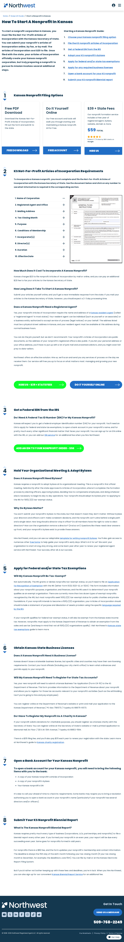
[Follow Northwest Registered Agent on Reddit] (39, 914)
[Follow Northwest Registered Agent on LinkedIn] (15, 914)
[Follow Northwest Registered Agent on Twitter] (10, 914)
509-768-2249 (107, 922)
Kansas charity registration (50, 742)
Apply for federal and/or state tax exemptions (94, 61)
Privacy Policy (100, 933)
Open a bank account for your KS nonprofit (92, 73)
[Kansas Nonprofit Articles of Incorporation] (96, 229)
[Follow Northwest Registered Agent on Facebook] (21, 914)
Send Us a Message (107, 912)
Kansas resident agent (102, 312)
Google (90, 142)
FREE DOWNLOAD (17, 150)
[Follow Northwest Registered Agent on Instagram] (27, 914)
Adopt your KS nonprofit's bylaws (86, 55)
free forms (35, 542)
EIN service (50, 435)
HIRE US (94, 151)
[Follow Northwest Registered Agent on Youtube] (4, 914)
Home (5, 16)
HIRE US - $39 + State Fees (35, 384)
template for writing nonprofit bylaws (78, 538)
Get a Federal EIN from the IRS (84, 49)
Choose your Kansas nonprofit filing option (92, 37)
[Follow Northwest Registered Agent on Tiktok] (33, 914)
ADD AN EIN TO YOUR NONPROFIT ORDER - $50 (45, 448)
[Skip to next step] (4, 99)
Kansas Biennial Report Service (67, 874)
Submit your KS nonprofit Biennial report (90, 79)
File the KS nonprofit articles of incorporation (93, 43)
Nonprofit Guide (17, 16)
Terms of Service (115, 933)
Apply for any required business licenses (90, 67)
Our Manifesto (85, 933)
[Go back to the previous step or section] (4, 91)
